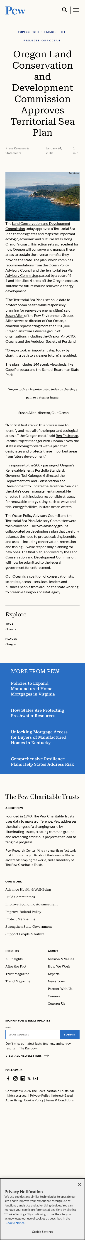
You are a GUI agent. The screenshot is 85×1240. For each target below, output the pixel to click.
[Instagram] (15, 1078)
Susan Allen (14, 315)
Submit (70, 1034)
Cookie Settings (42, 1231)
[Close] (80, 1184)
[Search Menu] (64, 10)
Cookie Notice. (15, 1223)
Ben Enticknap (67, 435)
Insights (12, 951)
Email (8, 1027)
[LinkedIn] (22, 1078)
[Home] (42, 796)
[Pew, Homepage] (15, 10)
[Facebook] (8, 1078)
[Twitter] (29, 1078)
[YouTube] (35, 1078)
